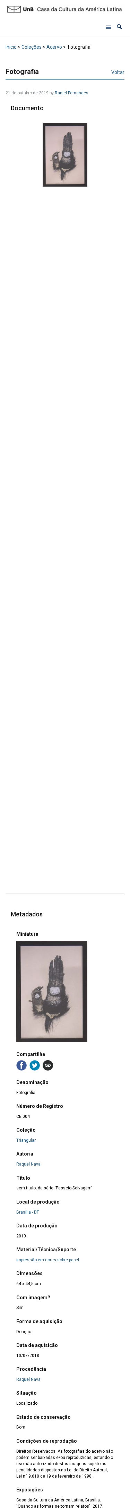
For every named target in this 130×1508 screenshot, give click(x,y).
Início (11, 47)
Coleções (31, 47)
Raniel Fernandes (71, 93)
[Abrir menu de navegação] (108, 27)
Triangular (26, 1140)
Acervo (54, 47)
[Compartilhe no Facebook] (21, 1065)
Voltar (117, 72)
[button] (119, 27)
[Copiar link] (48, 1065)
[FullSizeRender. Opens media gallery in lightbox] (65, 155)
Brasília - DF (27, 1212)
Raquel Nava (28, 1164)
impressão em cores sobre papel (47, 1259)
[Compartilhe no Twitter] (34, 1065)
